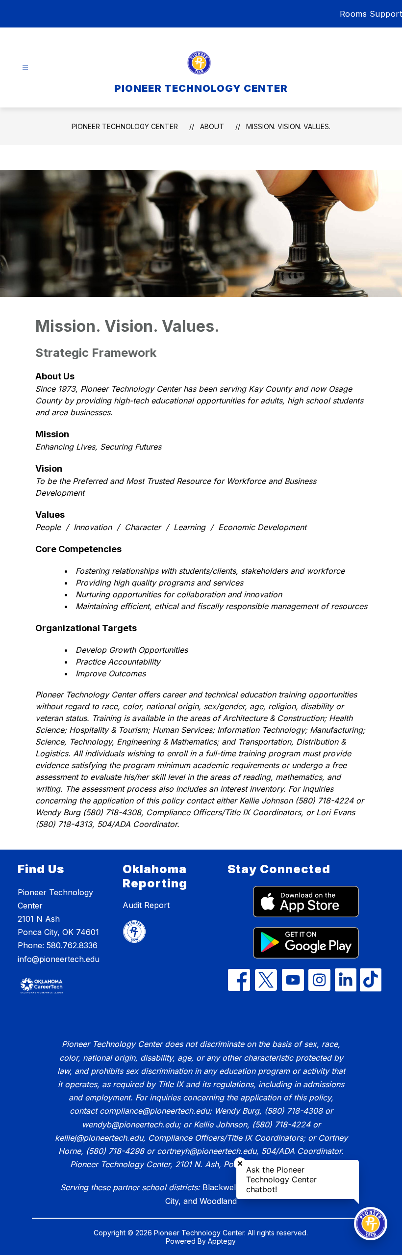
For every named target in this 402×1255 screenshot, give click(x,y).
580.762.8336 (72, 945)
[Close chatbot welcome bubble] (240, 1163)
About (212, 126)
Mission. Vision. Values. (288, 126)
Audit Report (146, 905)
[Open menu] (25, 68)
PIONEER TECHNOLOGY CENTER (125, 126)
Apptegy (222, 1241)
